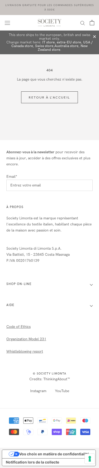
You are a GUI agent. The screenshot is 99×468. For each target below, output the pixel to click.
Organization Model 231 (26, 339)
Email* (11, 176)
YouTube (62, 391)
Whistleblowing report (24, 351)
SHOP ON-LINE (18, 284)
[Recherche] (82, 23)
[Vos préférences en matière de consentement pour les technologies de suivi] (90, 459)
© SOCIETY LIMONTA (49, 373)
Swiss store (44, 46)
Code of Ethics (18, 326)
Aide (10, 305)
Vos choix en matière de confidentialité (54, 454)
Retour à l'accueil (49, 97)
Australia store (66, 46)
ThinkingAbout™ (56, 379)
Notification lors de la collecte (32, 462)
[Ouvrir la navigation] (7, 23)
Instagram (38, 391)
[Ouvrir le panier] (92, 22)
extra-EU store (69, 42)
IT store (48, 42)
